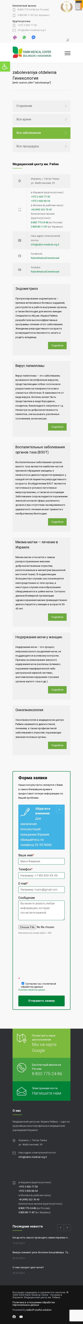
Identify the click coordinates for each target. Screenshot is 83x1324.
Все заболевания (28, 133)
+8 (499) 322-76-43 (41, 209)
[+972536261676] (24, 37)
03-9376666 (43, 845)
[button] (5, 67)
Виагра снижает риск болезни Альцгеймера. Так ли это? (41, 1252)
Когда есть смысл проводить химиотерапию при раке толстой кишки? (41, 1237)
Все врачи (23, 119)
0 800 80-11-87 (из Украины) (34, 15)
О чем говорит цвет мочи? (28, 1267)
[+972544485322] (15, 37)
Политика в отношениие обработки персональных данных (34, 1303)
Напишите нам (46, 1093)
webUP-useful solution (39, 1309)
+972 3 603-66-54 (40, 200)
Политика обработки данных (31, 990)
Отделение (24, 106)
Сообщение (26, 898)
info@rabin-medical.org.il (32, 30)
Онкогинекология (29, 710)
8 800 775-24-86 (39, 222)
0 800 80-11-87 (39, 226)
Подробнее (57, 345)
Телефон (25, 869)
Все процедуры (27, 146)
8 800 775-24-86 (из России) (33, 9)
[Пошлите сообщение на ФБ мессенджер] (33, 37)
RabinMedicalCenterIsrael (45, 258)
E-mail (23, 883)
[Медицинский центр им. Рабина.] (39, 53)
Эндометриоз (26, 289)
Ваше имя (26, 855)
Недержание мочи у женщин (38, 637)
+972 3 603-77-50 (27, 25)
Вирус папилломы (30, 366)
